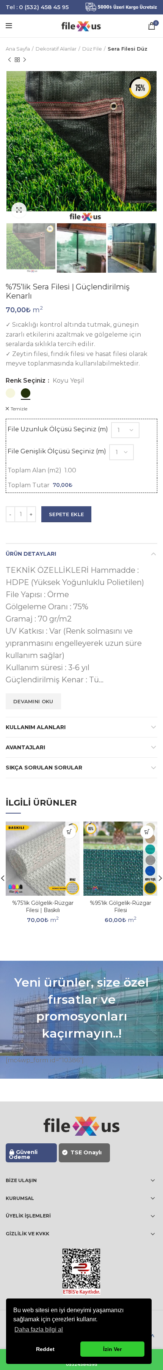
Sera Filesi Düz (127, 49)
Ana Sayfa (18, 49)
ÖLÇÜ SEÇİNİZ (69, 832)
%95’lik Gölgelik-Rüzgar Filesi (120, 907)
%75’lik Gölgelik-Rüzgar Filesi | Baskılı (43, 907)
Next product (24, 60)
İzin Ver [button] (112, 1349)
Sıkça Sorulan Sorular (44, 767)
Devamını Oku (33, 701)
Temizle (19, 409)
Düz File (92, 49)
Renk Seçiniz (26, 381)
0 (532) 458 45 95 (44, 7)
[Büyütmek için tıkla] (19, 210)
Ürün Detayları (31, 553)
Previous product (9, 60)
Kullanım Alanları (36, 727)
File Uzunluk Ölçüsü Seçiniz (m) (58, 429)
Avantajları (25, 747)
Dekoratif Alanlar (56, 49)
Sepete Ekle (66, 514)
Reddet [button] (45, 1349)
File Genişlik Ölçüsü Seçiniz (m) (57, 451)
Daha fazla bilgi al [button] (38, 1329)
